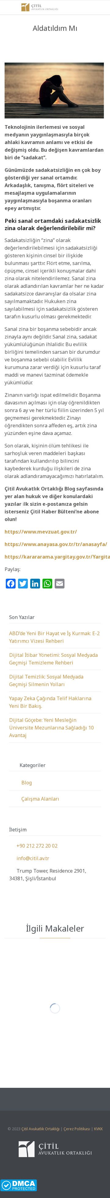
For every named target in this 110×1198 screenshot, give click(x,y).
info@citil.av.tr (29, 858)
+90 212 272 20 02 (33, 845)
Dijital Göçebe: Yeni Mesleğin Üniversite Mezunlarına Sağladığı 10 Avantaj (51, 728)
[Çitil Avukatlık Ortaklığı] (39, 7)
